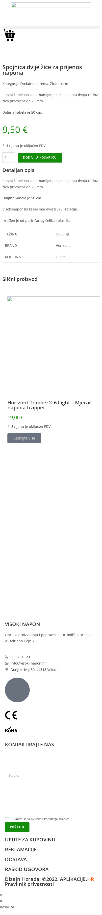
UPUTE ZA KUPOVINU (30, 839)
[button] (51, 27)
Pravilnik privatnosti (29, 884)
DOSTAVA (16, 859)
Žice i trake (59, 83)
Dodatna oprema (34, 83)
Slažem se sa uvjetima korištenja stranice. (41, 819)
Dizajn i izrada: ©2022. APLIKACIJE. (49, 879)
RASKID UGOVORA (27, 869)
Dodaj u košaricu (40, 157)
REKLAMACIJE (21, 849)
